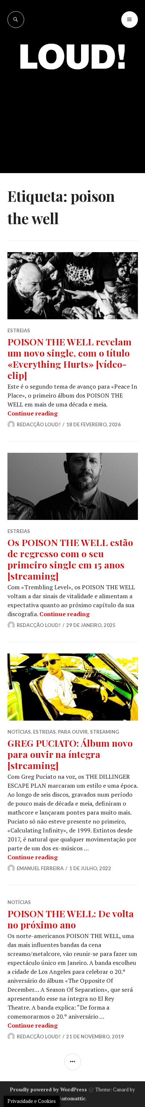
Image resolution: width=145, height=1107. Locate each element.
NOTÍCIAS (19, 732)
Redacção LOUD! (39, 424)
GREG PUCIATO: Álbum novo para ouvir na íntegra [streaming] (70, 754)
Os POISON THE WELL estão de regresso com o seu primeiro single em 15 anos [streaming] (70, 559)
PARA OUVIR (73, 732)
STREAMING (104, 732)
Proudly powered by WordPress (48, 1089)
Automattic (72, 1098)
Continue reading (32, 413)
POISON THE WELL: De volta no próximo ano (70, 919)
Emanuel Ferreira (40, 868)
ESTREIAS (18, 330)
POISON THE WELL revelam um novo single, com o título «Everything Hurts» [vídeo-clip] (69, 358)
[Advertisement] (72, 115)
